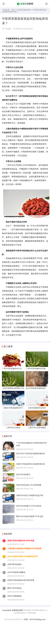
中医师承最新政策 (23, 10)
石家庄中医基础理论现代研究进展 (20, 580)
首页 (13, 10)
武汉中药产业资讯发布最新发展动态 (30, 453)
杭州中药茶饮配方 (23, 474)
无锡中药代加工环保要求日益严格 (29, 495)
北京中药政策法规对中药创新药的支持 (22, 556)
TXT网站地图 (30, 613)
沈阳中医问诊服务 (14, 564)
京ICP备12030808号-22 (14, 619)
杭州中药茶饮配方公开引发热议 (28, 506)
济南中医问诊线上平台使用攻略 (28, 485)
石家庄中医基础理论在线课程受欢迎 (30, 464)
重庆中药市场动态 (14, 588)
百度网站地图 (37, 610)
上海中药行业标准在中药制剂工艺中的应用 (24, 548)
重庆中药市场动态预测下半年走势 (29, 516)
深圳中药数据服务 (14, 596)
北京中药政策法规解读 (16, 572)
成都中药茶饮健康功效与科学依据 (20, 541)
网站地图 (26, 610)
